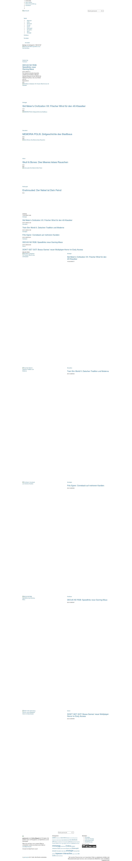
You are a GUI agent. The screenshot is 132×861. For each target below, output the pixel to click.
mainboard (73, 843)
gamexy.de (26, 857)
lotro (70, 843)
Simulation (29, 29)
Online (68, 845)
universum (61, 855)
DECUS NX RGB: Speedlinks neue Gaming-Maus (29, 67)
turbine (76, 853)
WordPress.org (88, 842)
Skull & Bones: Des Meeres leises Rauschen (45, 162)
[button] (66, 40)
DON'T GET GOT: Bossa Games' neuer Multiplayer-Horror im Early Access (88, 715)
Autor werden (29, 2)
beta (64, 838)
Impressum (28, 5)
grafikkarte (70, 841)
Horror (28, 26)
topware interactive (64, 853)
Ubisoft (57, 855)
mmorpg (56, 845)
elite (56, 841)
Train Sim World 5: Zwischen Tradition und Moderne (43, 227)
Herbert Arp (25, 60)
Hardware (26, 35)
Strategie (29, 33)
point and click (63, 848)
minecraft (77, 843)
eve (62, 841)
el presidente (59, 841)
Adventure (29, 23)
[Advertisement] (33, 203)
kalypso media (66, 843)
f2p (64, 841)
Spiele (25, 18)
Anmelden (27, 42)
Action (28, 22)
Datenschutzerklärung (31, 4)
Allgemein (29, 20)
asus (62, 838)
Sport (28, 31)
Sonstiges (26, 38)
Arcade (28, 25)
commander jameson (73, 837)
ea (70, 840)
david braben (58, 839)
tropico (73, 853)
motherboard (63, 846)
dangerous (54, 839)
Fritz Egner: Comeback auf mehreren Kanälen (40, 234)
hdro (57, 843)
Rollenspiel (29, 28)
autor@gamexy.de (26, 846)
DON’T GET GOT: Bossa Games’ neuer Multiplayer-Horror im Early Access (52, 249)
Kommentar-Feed (89, 840)
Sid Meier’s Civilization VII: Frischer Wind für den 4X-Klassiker (47, 220)
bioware (68, 838)
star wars (64, 851)
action (54, 838)
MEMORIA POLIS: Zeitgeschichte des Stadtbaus (47, 134)
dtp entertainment (65, 840)
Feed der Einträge (89, 839)
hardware (54, 843)
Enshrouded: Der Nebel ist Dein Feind (41, 190)
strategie (69, 850)
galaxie (66, 841)
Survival (75, 851)
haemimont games (76, 841)
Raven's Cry (69, 848)
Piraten (58, 848)
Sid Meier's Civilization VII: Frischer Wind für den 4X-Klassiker (54, 106)
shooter (54, 851)
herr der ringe (60, 843)
